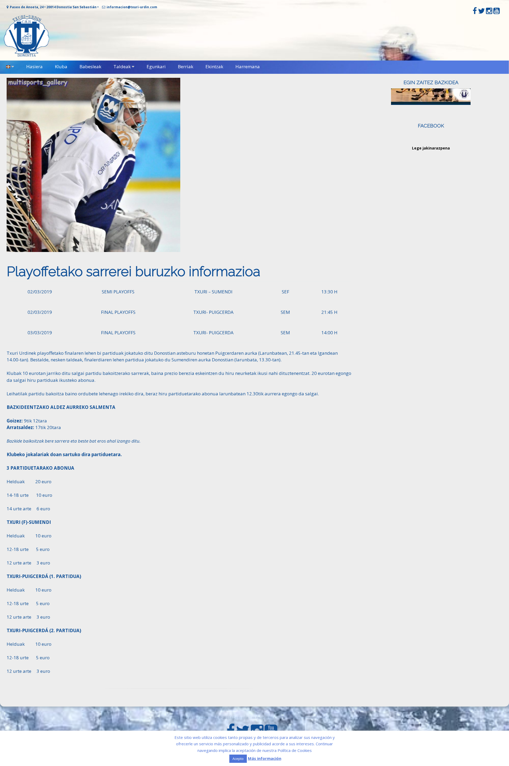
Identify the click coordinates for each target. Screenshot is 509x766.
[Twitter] (481, 12)
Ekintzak (214, 66)
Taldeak (122, 66)
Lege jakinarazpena (431, 148)
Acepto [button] (238, 758)
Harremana (247, 66)
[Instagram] (489, 12)
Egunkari (156, 66)
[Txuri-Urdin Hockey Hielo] (26, 55)
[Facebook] (475, 12)
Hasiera (34, 66)
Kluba (61, 66)
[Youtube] (496, 12)
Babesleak (90, 66)
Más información (264, 758)
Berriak (185, 66)
